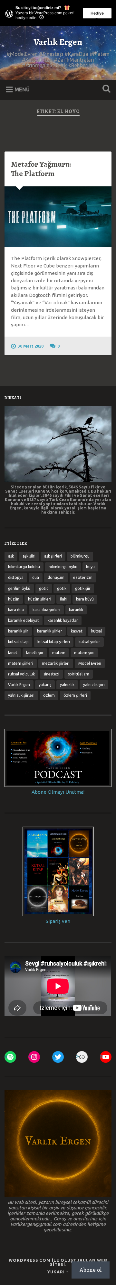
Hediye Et (97, 14)
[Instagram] (34, 1057)
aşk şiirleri (53, 556)
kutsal (96, 631)
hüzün (13, 599)
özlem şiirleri (75, 695)
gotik (61, 588)
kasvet (76, 631)
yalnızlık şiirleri (21, 695)
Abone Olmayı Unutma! (58, 792)
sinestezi (51, 674)
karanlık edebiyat (23, 620)
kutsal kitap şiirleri (53, 642)
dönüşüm (56, 577)
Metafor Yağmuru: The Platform (41, 169)
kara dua (16, 610)
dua (35, 577)
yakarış (45, 685)
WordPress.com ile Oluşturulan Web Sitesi (58, 1262)
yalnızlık (67, 685)
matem (58, 653)
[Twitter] (58, 1057)
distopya (16, 577)
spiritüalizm (78, 674)
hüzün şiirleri (39, 599)
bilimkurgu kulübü (24, 567)
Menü (22, 89)
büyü (90, 567)
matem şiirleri (20, 663)
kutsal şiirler (89, 642)
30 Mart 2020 (31, 346)
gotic (43, 588)
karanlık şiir (18, 631)
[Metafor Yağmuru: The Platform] (58, 216)
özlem (49, 695)
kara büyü (85, 599)
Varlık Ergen (58, 42)
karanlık (76, 610)
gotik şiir (83, 588)
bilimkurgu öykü (63, 567)
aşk (11, 556)
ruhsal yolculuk (21, 674)
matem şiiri (84, 653)
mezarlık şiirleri (56, 663)
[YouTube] (105, 1057)
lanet (12, 653)
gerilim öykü (19, 588)
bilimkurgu (80, 556)
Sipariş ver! (58, 921)
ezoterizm (82, 577)
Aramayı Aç (105, 89)
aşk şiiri (29, 556)
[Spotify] (10, 1057)
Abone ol (90, 1269)
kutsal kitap (18, 642)
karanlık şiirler (49, 631)
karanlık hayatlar (63, 620)
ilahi (63, 599)
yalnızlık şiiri (94, 685)
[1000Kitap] (82, 1057)
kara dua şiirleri (46, 610)
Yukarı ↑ (58, 1271)
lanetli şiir (35, 653)
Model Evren (89, 663)
